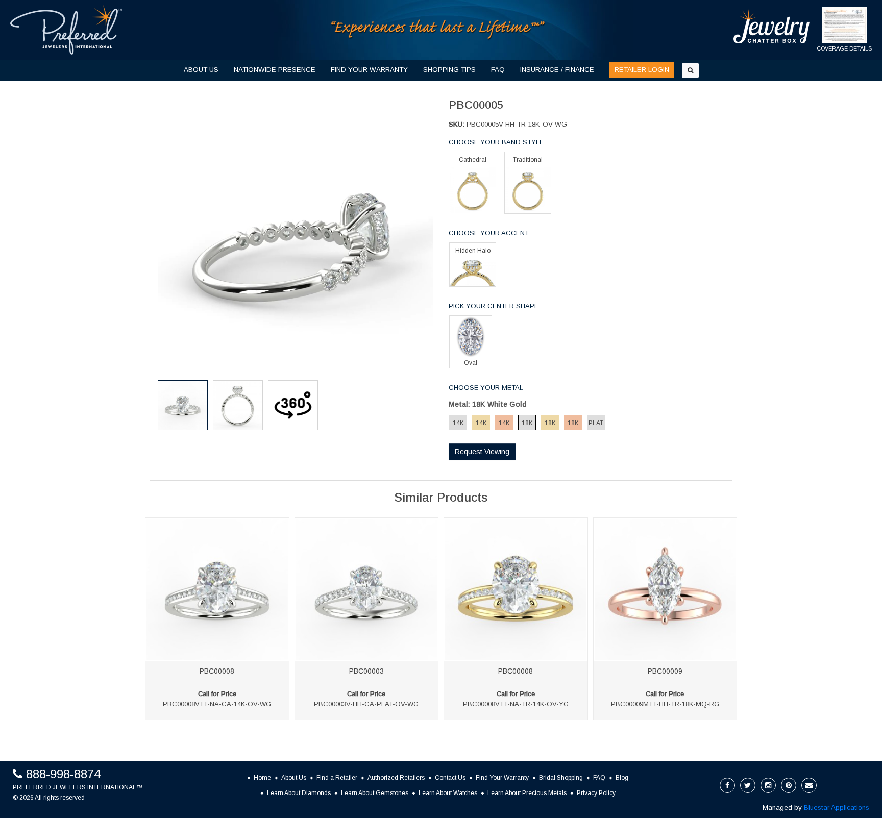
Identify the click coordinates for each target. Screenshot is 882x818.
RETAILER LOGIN (642, 69)
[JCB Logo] (771, 26)
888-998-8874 (63, 774)
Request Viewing (482, 452)
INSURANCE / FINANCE (557, 69)
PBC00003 (366, 671)
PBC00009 (665, 671)
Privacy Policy (596, 793)
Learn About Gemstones (374, 793)
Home (262, 777)
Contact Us (450, 777)
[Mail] (809, 785)
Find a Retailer (336, 777)
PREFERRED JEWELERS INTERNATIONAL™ (77, 787)
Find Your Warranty (502, 777)
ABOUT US (201, 69)
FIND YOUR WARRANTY (369, 69)
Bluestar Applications (836, 807)
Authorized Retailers (396, 777)
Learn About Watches (448, 793)
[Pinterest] (788, 785)
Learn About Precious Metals (527, 793)
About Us (293, 777)
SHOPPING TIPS (449, 69)
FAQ (498, 69)
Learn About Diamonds (299, 793)
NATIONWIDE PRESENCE (274, 69)
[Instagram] (768, 785)
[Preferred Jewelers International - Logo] (66, 30)
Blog (622, 777)
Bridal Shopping (561, 777)
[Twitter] (747, 785)
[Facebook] (727, 785)
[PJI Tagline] (438, 29)
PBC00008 (217, 671)
